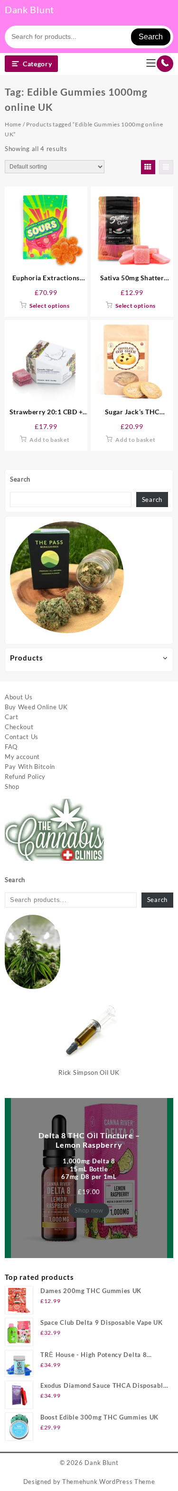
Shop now (89, 1210)
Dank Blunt (29, 9)
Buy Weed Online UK (36, 707)
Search (151, 37)
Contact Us (21, 737)
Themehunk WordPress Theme (108, 1481)
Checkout (19, 727)
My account (22, 756)
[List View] (166, 167)
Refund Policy (25, 776)
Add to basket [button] (49, 439)
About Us (19, 697)
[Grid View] (148, 167)
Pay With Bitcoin (30, 766)
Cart (12, 717)
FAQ (11, 746)
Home (13, 124)
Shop (12, 786)
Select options (49, 305)
